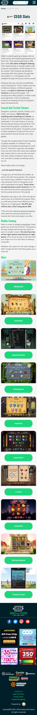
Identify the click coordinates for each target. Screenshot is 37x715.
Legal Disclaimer (18, 694)
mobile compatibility (22, 224)
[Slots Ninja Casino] (27, 664)
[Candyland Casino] (9, 664)
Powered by (15, 704)
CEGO (3, 56)
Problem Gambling (18, 699)
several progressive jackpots (24, 211)
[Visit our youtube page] (28, 621)
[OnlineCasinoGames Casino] (27, 645)
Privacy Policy (18, 697)
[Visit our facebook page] (9, 621)
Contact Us (18, 691)
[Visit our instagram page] (21, 621)
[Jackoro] (9, 645)
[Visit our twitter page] (15, 621)
